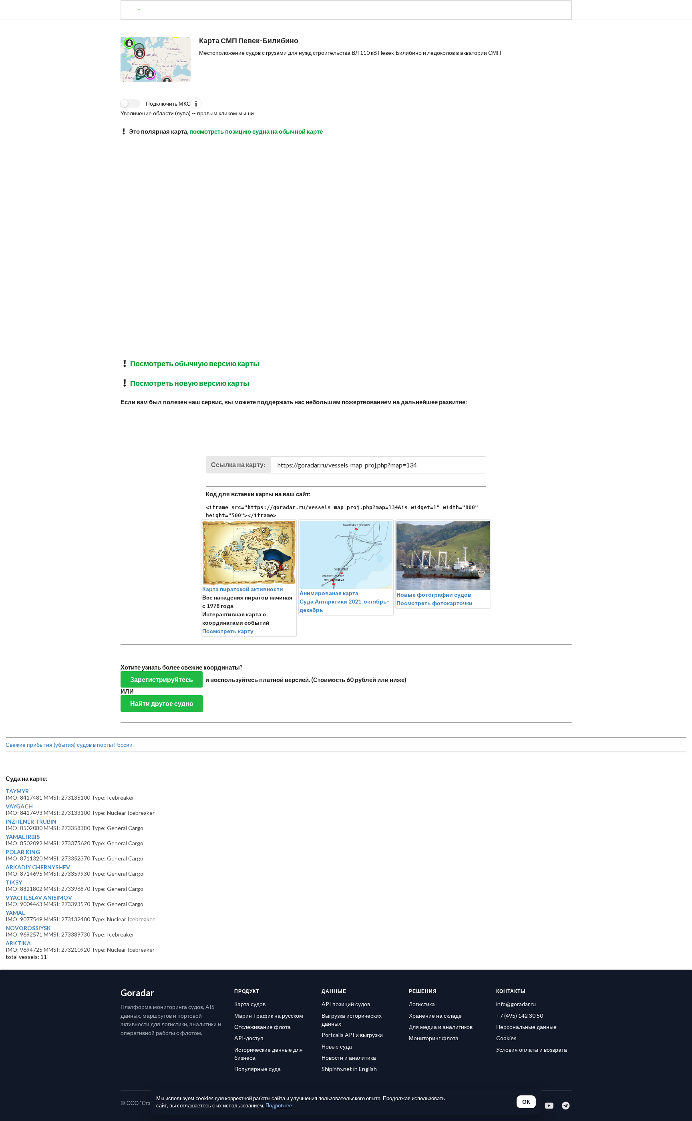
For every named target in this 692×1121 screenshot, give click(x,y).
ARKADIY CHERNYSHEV (38, 867)
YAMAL (15, 913)
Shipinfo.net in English (349, 1068)
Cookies (506, 1038)
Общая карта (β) (273, 10)
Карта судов (250, 1004)
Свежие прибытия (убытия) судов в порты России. (70, 744)
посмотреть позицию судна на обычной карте (256, 131)
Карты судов (400, 10)
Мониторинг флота (434, 1038)
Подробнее (279, 1105)
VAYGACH (19, 806)
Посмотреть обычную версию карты (194, 363)
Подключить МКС (168, 103)
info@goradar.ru (516, 1004)
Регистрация (449, 10)
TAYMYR (17, 791)
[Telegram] (566, 1105)
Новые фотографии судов (433, 594)
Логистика (422, 1004)
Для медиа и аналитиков (441, 1026)
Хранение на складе (435, 1015)
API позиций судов (346, 1004)
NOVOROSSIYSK (28, 928)
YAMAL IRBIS (23, 837)
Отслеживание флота (262, 1026)
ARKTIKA (18, 943)
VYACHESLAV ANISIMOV (39, 897)
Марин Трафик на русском (268, 1015)
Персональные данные (526, 1026)
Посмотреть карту (227, 631)
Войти (488, 10)
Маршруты (355, 10)
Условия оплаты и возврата (531, 1049)
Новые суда (337, 1046)
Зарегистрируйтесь (161, 679)
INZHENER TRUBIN (31, 821)
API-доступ (249, 1038)
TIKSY (14, 882)
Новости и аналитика (349, 1057)
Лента (317, 10)
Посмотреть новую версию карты (189, 383)
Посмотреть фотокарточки (434, 603)
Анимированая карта (329, 593)
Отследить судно (214, 10)
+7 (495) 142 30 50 (519, 1015)
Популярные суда (257, 1068)
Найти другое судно (161, 703)
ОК (526, 1102)
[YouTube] (549, 1105)
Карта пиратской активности (242, 589)
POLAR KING (23, 852)
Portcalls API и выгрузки (352, 1034)
